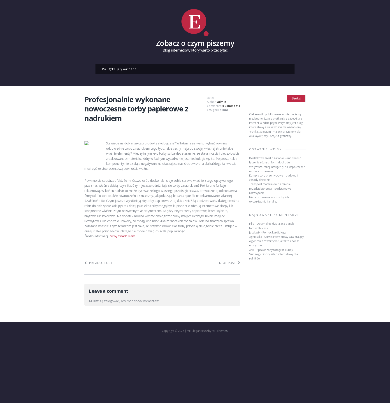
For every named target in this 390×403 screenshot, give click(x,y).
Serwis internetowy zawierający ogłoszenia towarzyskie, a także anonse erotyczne (276, 241)
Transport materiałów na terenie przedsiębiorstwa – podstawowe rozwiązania (270, 188)
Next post (227, 263)
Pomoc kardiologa (274, 232)
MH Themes (220, 331)
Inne (225, 110)
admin (221, 102)
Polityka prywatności (120, 69)
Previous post (100, 263)
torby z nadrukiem (122, 236)
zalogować (111, 301)
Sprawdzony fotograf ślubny (275, 250)
